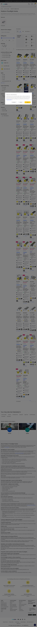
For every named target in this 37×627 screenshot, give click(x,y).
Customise (13, 102)
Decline (21, 102)
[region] (18, 98)
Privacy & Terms (9, 99)
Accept (28, 102)
